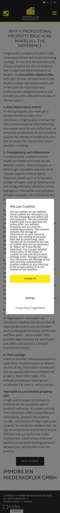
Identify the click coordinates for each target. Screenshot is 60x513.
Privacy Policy (22, 308)
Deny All (30, 288)
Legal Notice (38, 308)
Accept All (30, 278)
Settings (30, 298)
